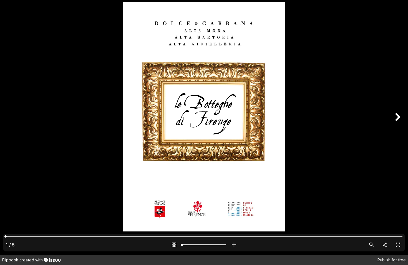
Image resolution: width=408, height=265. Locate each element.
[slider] (204, 245)
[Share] (384, 244)
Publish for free (391, 260)
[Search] (371, 244)
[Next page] (397, 127)
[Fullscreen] (398, 244)
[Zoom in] (234, 244)
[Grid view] (174, 244)
